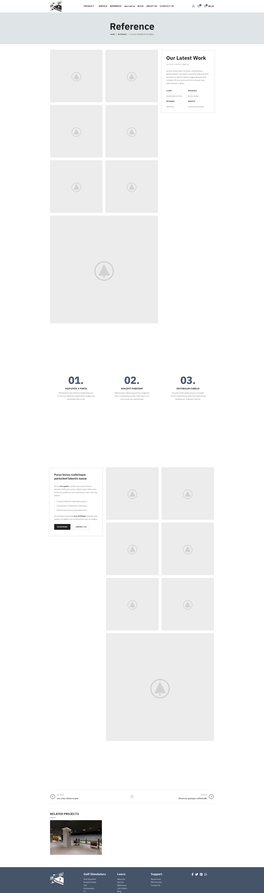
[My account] (193, 6)
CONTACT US (81, 527)
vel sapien (64, 486)
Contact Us (155, 885)
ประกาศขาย (122, 888)
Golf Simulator (90, 879)
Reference (122, 34)
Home (112, 34)
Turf (85, 885)
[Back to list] (132, 797)
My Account (156, 879)
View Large (100, 822)
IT (85, 891)
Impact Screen (90, 882)
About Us (121, 879)
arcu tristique (80, 516)
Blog (119, 891)
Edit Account (156, 882)
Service (120, 882)
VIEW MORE (62, 527)
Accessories (89, 888)
